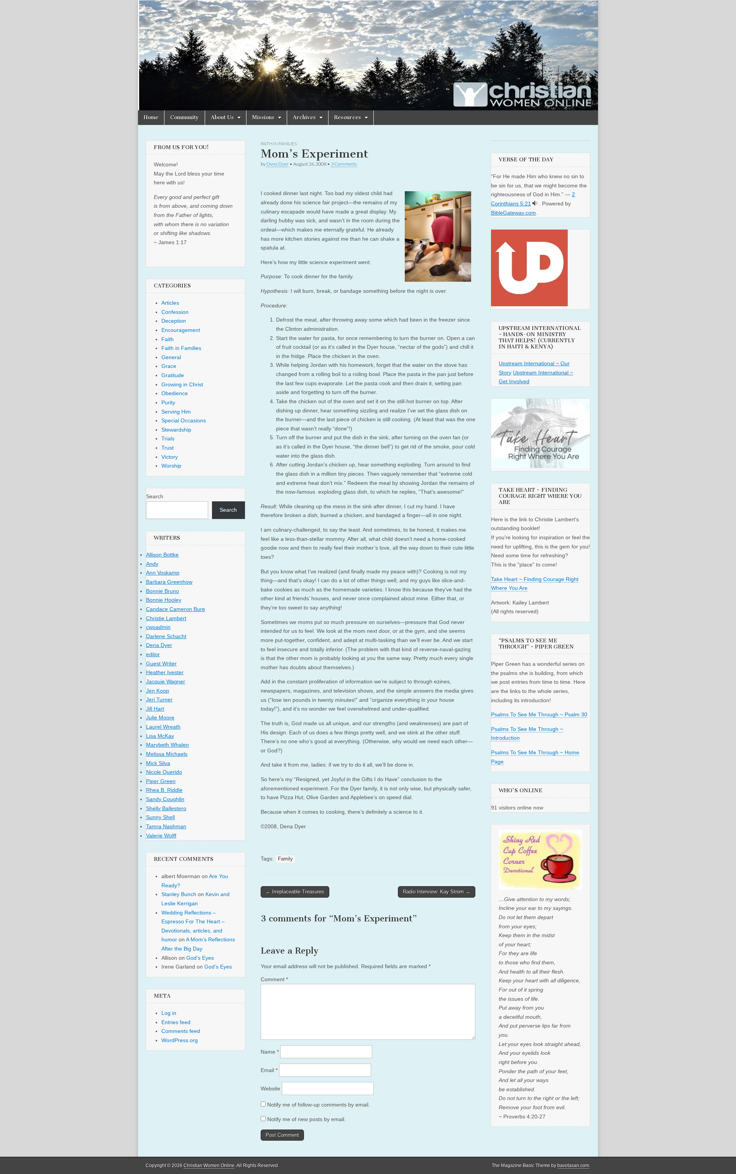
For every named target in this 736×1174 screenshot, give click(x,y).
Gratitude (172, 375)
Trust (167, 448)
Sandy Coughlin (165, 799)
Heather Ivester (165, 672)
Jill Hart (155, 709)
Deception (173, 321)
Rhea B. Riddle (164, 790)
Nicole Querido (164, 772)
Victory (169, 457)
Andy (152, 564)
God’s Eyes (200, 958)
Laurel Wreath (163, 727)
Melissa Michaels (166, 754)
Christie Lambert (166, 618)
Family (285, 859)
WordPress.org (179, 1040)
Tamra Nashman (166, 826)
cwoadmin (158, 627)
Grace (168, 366)
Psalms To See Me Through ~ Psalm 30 (539, 714)
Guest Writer (161, 663)
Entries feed (176, 1022)
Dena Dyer (277, 164)
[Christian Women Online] (368, 55)
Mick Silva (158, 763)
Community (184, 117)
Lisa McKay (160, 736)
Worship (171, 466)
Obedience (174, 393)
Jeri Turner (159, 699)
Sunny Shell (160, 817)
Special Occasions (183, 420)
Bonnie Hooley (163, 600)
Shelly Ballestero (166, 808)
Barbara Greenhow (169, 582)
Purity (168, 402)
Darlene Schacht (166, 636)
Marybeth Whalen (167, 745)
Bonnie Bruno (162, 591)
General (171, 357)
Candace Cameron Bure (175, 609)
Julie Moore (160, 717)
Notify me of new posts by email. (306, 1119)
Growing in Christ (182, 384)
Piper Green (161, 781)
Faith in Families (279, 143)
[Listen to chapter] (534, 203)
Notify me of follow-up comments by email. (318, 1105)
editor (153, 654)
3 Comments (344, 164)
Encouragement (180, 330)
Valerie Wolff (161, 835)
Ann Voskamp (162, 573)
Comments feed (180, 1031)
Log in (168, 1013)
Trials (167, 438)
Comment (274, 979)
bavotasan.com (573, 1165)
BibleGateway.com (513, 213)
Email (269, 1070)
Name (270, 1052)
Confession (175, 312)
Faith (167, 339)
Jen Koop (157, 691)
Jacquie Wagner (165, 681)
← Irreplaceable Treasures (295, 892)
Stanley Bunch (178, 894)
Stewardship (176, 430)
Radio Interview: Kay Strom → (436, 892)
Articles (170, 303)
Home (151, 117)
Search (154, 496)
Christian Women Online (209, 1165)
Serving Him (176, 412)
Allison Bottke (162, 555)
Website (270, 1088)
